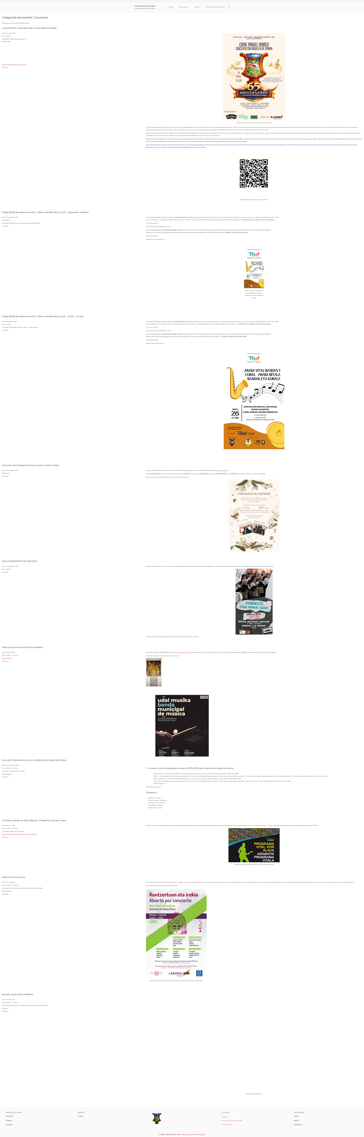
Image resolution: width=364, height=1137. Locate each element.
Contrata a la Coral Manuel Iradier (215, 7)
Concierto (5, 1008)
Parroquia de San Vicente (182, 652)
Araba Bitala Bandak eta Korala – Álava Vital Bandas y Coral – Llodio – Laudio (43, 316)
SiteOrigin (202, 1050)
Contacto (196, 7)
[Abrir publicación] (182, 726)
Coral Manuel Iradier (145, 6)
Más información (7, 658)
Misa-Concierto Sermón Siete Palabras (22, 647)
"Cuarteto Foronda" (222, 470)
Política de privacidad (187, 1050)
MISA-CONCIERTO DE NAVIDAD (19, 561)
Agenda (171, 7)
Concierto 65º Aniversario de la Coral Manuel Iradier (29, 28)
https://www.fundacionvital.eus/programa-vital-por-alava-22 (19, 834)
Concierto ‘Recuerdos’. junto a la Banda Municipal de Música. (34, 760)
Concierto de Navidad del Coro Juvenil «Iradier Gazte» (30, 465)
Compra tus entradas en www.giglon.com (14, 64)
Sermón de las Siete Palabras (17, 994)
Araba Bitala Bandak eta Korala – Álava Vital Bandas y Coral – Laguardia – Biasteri (45, 212)
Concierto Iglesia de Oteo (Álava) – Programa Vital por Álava (34, 820)
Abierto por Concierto (13, 877)
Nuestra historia (183, 7)
